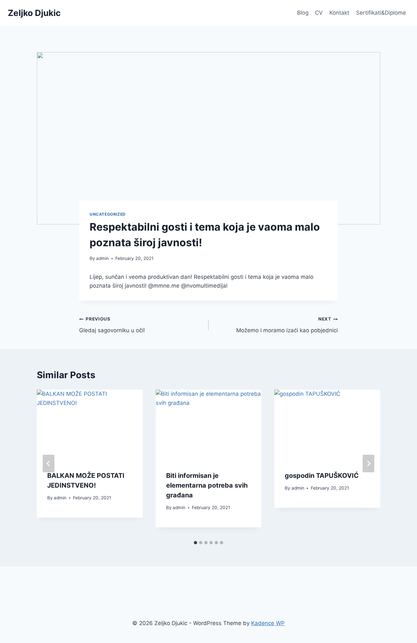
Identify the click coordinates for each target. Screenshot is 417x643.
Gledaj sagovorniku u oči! (112, 325)
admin (102, 258)
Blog (303, 12)
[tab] (195, 542)
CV (319, 12)
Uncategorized (108, 214)
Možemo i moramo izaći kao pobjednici (287, 325)
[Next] (368, 463)
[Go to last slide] (48, 463)
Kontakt (339, 12)
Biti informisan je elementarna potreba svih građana (207, 485)
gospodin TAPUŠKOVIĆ (322, 475)
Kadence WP (268, 623)
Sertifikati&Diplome (381, 12)
